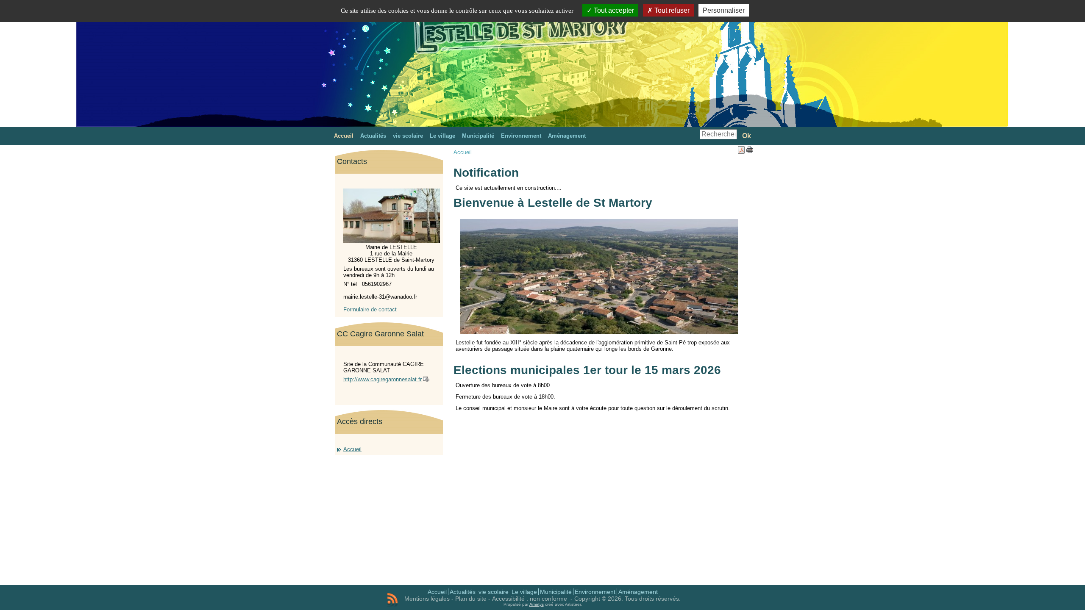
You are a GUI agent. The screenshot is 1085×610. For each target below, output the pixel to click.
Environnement (595, 591)
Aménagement (638, 591)
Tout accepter (613, 10)
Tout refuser (671, 10)
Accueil (352, 449)
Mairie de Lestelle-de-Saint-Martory (466, 44)
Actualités (463, 591)
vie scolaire (494, 591)
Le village (524, 591)
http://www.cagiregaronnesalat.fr (382, 379)
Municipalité (556, 591)
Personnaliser (724, 10)
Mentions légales (427, 598)
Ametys (536, 604)
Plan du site (471, 598)
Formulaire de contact (370, 309)
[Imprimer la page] (749, 151)
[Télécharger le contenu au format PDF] (741, 152)
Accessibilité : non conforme (530, 598)
